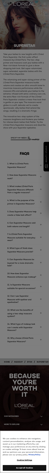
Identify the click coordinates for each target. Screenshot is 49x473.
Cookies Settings (24, 460)
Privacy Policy (34, 454)
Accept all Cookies (24, 468)
